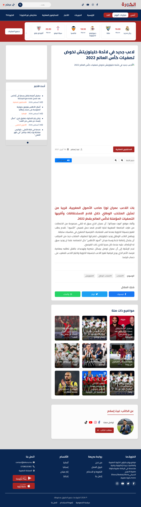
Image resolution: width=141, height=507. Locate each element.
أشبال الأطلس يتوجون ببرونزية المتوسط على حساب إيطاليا (28, 108)
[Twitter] (128, 483)
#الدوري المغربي (21, 124)
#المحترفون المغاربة (20, 102)
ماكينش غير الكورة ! (28, 15)
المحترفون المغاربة (50, 15)
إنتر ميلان (64, 472)
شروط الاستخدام (66, 502)
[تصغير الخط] (122, 160)
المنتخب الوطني (113, 213)
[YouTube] (88, 5)
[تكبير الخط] (115, 160)
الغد (108, 15)
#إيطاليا (24, 113)
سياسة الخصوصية (83, 502)
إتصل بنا (98, 476)
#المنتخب (120, 275)
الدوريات (78, 15)
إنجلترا (65, 476)
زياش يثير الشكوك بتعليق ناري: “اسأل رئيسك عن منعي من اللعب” (25, 120)
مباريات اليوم (120, 15)
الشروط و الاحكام (94, 472)
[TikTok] (83, 5)
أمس (132, 15)
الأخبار (66, 15)
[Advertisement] (94, 186)
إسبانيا (65, 467)
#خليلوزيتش (89, 275)
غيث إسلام (75, 149)
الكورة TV (10, 15)
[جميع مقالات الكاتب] (125, 426)
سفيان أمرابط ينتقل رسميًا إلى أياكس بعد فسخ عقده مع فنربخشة (25, 97)
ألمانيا (65, 462)
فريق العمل (96, 467)
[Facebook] (97, 5)
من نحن (98, 462)
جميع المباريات (14, 31)
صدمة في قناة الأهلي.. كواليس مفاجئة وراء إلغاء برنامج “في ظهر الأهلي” (27, 132)
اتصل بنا (54, 502)
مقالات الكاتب (106, 430)
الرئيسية (90, 15)
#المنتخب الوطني (105, 275)
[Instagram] (93, 5)
